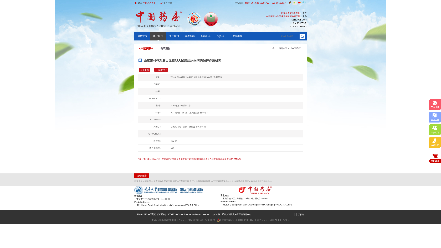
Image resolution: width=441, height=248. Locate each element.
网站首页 (142, 36)
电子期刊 (158, 36)
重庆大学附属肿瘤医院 (200, 181)
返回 (147, 3)
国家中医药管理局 (181, 181)
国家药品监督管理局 (162, 181)
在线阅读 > (161, 69)
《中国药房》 (296, 48)
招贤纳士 (221, 36)
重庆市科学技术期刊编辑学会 (258, 181)
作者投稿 (190, 36)
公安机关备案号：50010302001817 (237, 220)
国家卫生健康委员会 (143, 181)
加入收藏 (167, 3)
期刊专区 (283, 48)
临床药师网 (239, 181)
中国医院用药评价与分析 (222, 181)
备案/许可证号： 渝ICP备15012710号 (272, 220)
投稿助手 (206, 36)
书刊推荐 (237, 36)
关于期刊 (174, 36)
